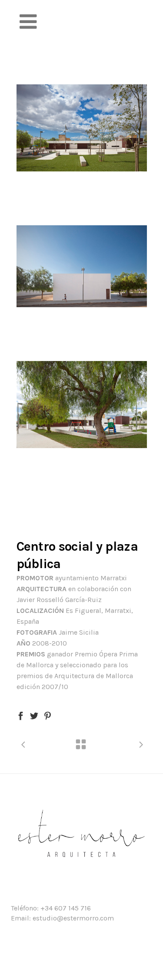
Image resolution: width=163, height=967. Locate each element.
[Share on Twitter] (34, 715)
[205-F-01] (82, 128)
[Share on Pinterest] (47, 715)
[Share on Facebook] (21, 715)
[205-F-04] (82, 266)
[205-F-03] (82, 404)
